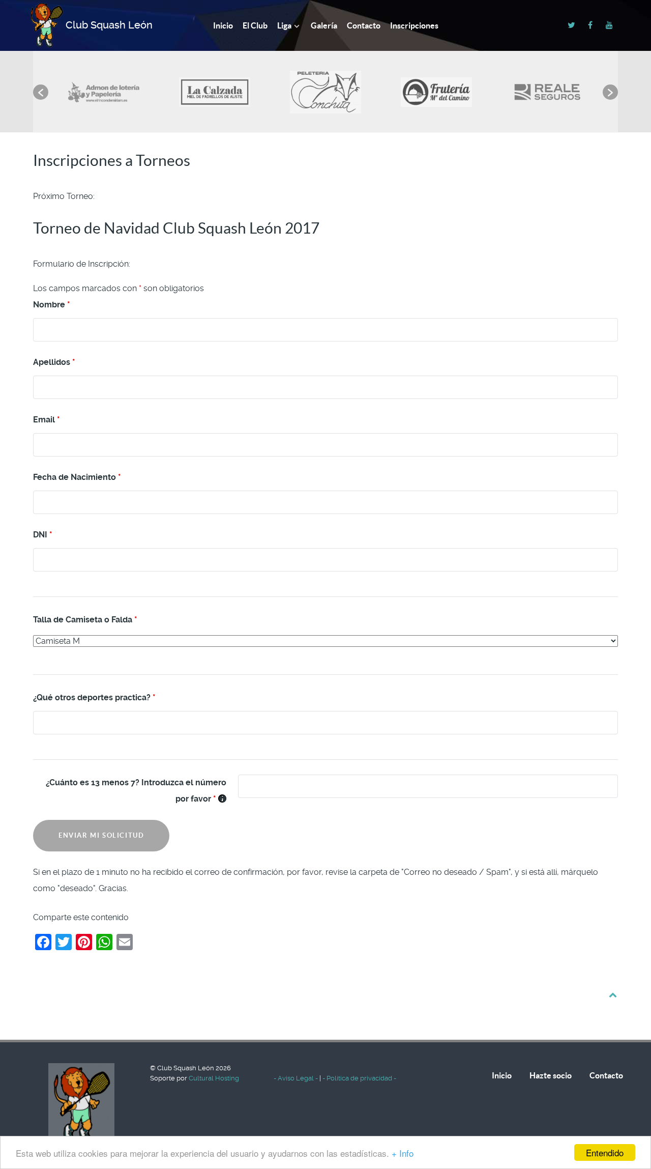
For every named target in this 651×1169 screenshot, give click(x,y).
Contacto (606, 1075)
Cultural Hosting (214, 1078)
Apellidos (54, 362)
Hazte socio (550, 1075)
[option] (104, 86)
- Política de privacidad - (359, 1078)
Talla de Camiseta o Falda (85, 619)
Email (46, 419)
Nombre (51, 304)
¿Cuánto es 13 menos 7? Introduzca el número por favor (136, 791)
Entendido (605, 1152)
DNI (42, 534)
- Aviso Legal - (296, 1078)
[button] (40, 92)
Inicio (502, 1075)
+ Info (402, 1153)
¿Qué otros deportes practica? (94, 697)
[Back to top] (612, 994)
